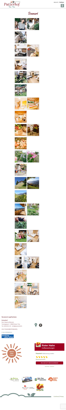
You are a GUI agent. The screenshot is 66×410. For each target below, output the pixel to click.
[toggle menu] (62, 5)
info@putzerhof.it (17, 326)
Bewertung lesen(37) (40, 359)
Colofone (56, 396)
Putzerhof (39, 353)
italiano (61, 2)
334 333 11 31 (7, 326)
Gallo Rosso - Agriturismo (49, 366)
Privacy (62, 396)
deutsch (56, 2)
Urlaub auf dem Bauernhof (49, 363)
